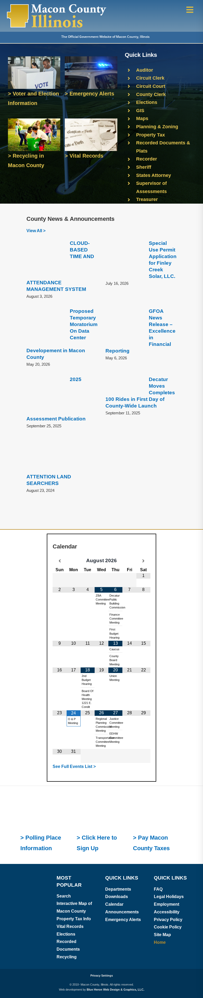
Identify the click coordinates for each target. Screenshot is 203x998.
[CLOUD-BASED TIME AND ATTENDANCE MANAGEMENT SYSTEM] (45, 259)
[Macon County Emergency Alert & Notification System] (101, 708)
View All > (35, 230)
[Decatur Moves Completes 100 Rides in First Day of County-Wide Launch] (124, 385)
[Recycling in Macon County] (34, 120)
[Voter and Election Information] (34, 58)
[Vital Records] (91, 120)
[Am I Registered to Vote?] (45, 708)
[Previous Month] (60, 561)
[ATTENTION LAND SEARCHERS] (45, 455)
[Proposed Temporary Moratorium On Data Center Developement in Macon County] (45, 327)
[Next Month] (143, 561)
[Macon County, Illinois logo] (28, 788)
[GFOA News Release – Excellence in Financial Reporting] (124, 327)
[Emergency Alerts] (91, 58)
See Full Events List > (74, 681)
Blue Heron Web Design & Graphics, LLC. (115, 903)
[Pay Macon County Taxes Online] (158, 708)
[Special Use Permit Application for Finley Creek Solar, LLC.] (124, 259)
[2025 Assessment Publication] (45, 395)
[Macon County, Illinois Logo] (57, 4)
